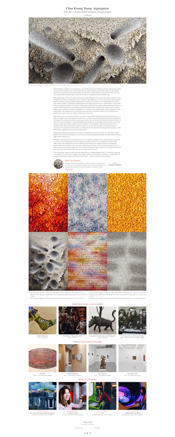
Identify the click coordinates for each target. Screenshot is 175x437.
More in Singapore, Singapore (87, 342)
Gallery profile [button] (69, 169)
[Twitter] (87, 433)
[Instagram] (90, 433)
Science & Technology (42, 411)
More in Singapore (87, 379)
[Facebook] (85, 433)
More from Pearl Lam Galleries (87, 304)
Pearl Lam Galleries (72, 160)
